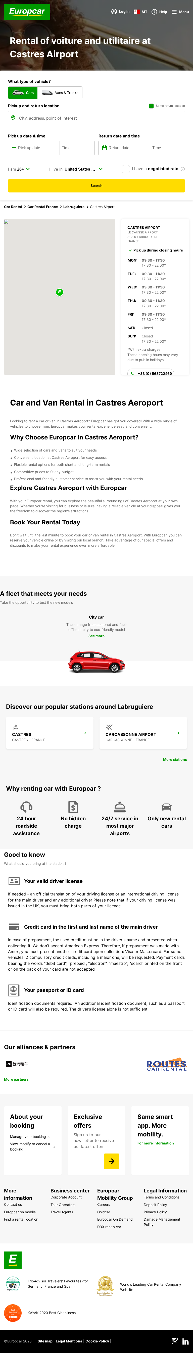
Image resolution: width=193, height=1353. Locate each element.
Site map (45, 1341)
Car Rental (13, 207)
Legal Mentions (69, 1341)
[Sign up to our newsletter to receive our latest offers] (111, 1161)
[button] (60, 292)
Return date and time (119, 135)
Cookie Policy (97, 1341)
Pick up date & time (26, 135)
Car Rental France (42, 207)
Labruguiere (73, 207)
